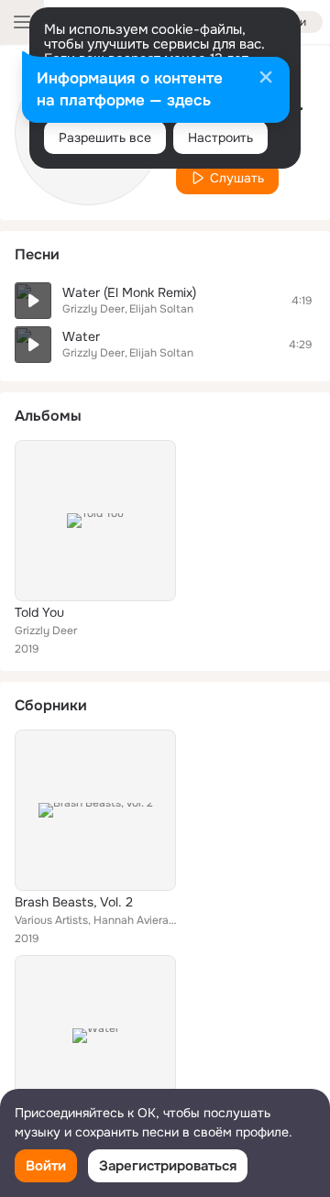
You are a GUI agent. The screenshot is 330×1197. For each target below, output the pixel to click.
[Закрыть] (266, 79)
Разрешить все (105, 137)
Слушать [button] (237, 178)
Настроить (220, 137)
